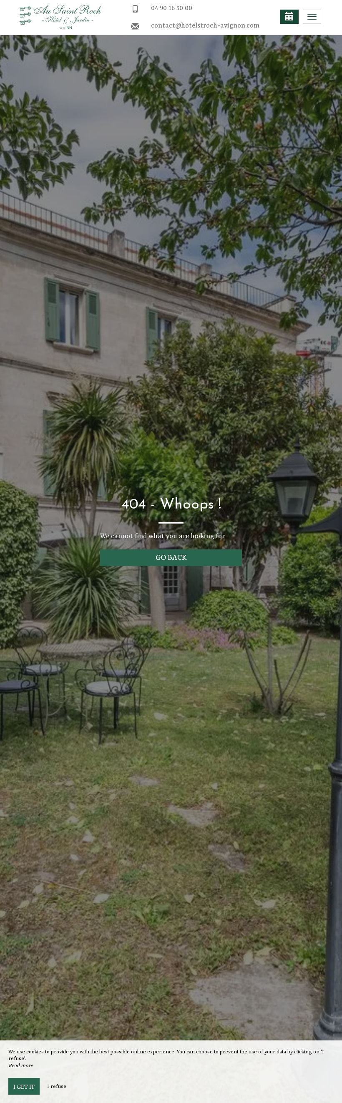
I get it (24, 1086)
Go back (171, 557)
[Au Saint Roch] (56, 16)
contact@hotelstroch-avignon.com (205, 26)
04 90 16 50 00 (171, 8)
